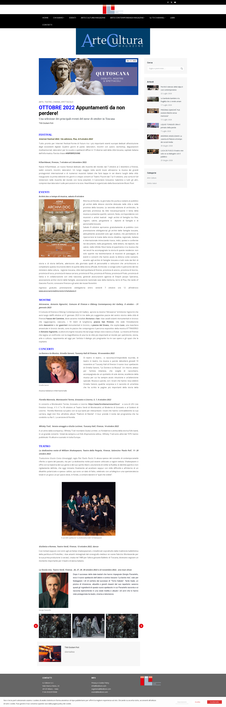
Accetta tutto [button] (214, 702)
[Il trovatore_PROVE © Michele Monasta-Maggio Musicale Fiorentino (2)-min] (122, 626)
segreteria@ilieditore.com (101, 689)
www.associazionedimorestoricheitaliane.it (57, 291)
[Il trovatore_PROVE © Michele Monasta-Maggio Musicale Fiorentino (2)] (55, 626)
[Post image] (153, 87)
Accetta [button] (197, 702)
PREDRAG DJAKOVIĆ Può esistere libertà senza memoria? (170, 113)
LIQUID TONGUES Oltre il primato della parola (170, 126)
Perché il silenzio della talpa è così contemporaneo (172, 88)
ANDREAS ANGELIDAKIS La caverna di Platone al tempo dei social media (171, 139)
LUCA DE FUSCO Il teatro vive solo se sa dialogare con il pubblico (172, 153)
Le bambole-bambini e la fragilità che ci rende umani (171, 99)
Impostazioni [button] (182, 702)
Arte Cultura (151, 178)
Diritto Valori (152, 183)
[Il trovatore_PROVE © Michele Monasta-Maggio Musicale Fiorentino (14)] (88, 626)
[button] (36, 626)
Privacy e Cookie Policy (100, 683)
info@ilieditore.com (98, 686)
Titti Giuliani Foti (46, 123)
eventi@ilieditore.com (99, 692)
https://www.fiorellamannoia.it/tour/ (105, 404)
